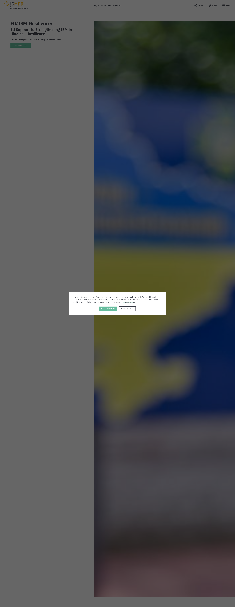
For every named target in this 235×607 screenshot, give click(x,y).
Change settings (127, 308)
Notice (132, 302)
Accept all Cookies (108, 308)
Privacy (126, 302)
